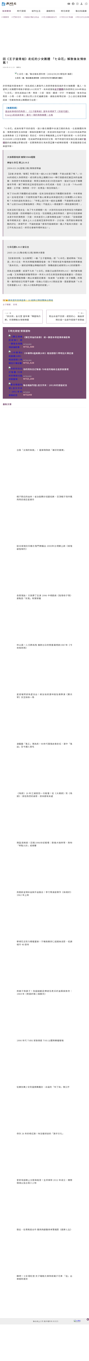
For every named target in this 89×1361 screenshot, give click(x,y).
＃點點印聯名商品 (31, 17)
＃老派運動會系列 (49, 17)
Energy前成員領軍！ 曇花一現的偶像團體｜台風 (29, 114)
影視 (15, 304)
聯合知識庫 (81, 10)
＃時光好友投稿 (82, 17)
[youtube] (69, 3)
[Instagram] (77, 3)
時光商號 (65, 10)
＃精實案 (5, 17)
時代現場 (21, 10)
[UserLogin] (82, 3)
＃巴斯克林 (16, 17)
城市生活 (36, 10)
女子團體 (7, 304)
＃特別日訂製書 (66, 17)
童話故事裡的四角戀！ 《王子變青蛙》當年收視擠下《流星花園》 (37, 111)
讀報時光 (50, 10)
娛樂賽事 (6, 10)
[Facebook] (73, 3)
